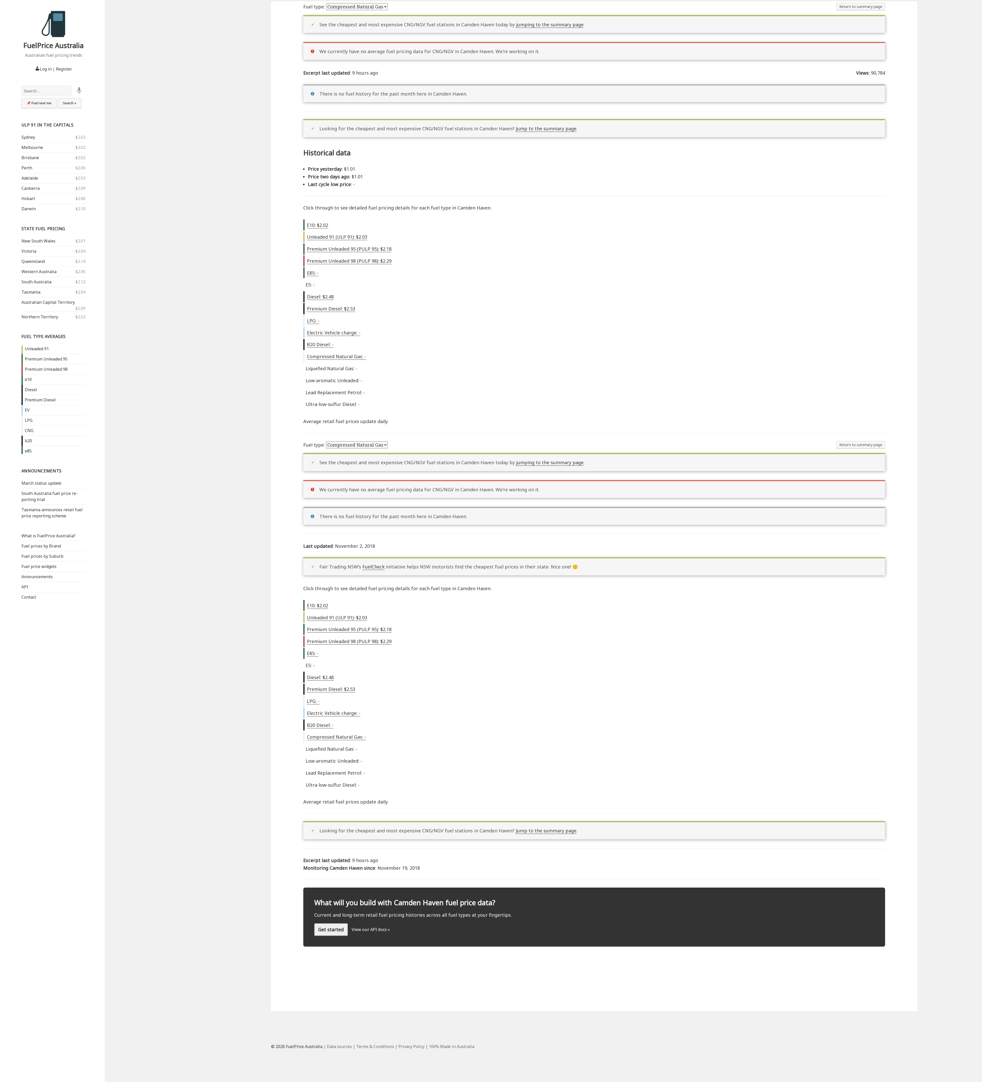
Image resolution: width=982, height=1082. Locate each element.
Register (64, 69)
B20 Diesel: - (320, 344)
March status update (41, 483)
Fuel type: (314, 7)
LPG (28, 420)
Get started (331, 929)
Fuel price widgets (39, 566)
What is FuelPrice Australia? (48, 536)
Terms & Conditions (375, 1046)
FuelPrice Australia (53, 45)
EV (27, 410)
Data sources (339, 1046)
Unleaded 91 (37, 349)
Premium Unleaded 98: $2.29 (349, 261)
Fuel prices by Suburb (42, 556)
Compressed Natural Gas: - (336, 356)
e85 (28, 451)
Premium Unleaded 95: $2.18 (349, 249)
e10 (28, 379)
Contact (28, 597)
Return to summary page (860, 6)
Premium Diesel (40, 400)
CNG (29, 430)
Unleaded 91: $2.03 (337, 237)
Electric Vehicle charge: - (333, 333)
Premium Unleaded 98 (46, 369)
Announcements (41, 471)
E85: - (312, 273)
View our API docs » (371, 929)
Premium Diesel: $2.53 (331, 309)
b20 (28, 441)
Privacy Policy (411, 1046)
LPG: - (313, 321)
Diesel (31, 389)
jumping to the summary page (550, 24)
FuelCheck (373, 567)
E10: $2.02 (317, 225)
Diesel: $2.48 (320, 297)
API (24, 587)
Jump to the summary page (546, 128)
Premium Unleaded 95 (46, 359)
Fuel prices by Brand (41, 546)
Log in (46, 69)
